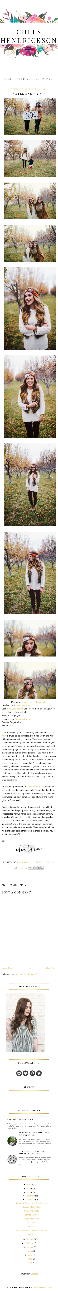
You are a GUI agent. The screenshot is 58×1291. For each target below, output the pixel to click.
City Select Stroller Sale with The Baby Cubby (32, 1152)
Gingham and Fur (31, 1219)
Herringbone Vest (31, 1215)
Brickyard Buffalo (15, 709)
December (30, 1196)
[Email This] (29, 868)
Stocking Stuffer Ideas (31, 1207)
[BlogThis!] (32, 868)
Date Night (31, 1234)
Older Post (51, 968)
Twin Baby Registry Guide (20, 1120)
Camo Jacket (31, 1226)
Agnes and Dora (22, 719)
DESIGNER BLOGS (42, 1287)
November (30, 1200)
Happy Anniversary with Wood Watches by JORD (34, 1134)
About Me (23, 78)
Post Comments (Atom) (26, 974)
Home (8, 78)
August (30, 1247)
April (30, 1263)
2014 (28, 1192)
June (30, 1255)
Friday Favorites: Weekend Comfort (31, 1230)
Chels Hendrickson (29, 35)
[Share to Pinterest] (42, 868)
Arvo (11, 725)
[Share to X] (36, 868)
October (29, 1239)
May (30, 1259)
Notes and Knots (24, 705)
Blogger (34, 1274)
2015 (28, 1188)
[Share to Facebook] (39, 868)
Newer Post (7, 968)
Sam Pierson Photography (34, 702)
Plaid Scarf (31, 1223)
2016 (29, 1184)
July (30, 1251)
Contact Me (44, 78)
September (29, 1243)
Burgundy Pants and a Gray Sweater (31, 1203)
